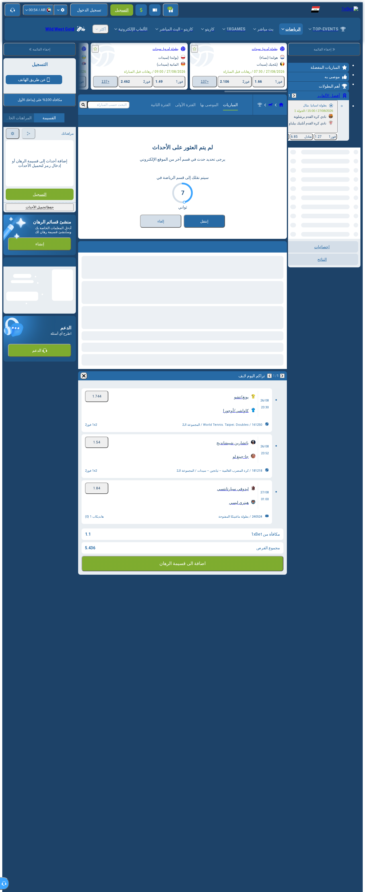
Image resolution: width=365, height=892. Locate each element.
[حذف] (83, 385)
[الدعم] (13, 10)
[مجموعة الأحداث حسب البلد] (293, 177)
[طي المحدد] (300, 177)
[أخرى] (91, 125)
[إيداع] (141, 10)
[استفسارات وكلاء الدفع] (155, 10)
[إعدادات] (61, 10)
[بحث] (83, 104)
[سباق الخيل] (270, 104)
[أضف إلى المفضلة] (194, 49)
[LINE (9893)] (281, 104)
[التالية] (269, 385)
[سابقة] (294, 95)
